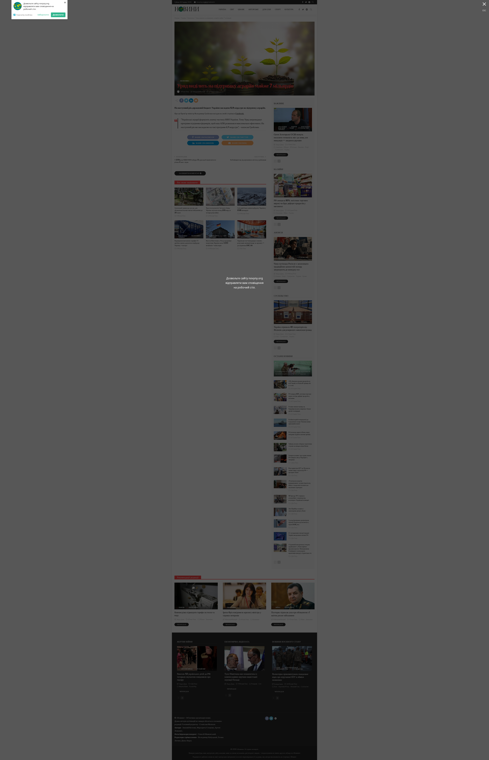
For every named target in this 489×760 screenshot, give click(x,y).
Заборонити (43, 14)
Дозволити (58, 14)
